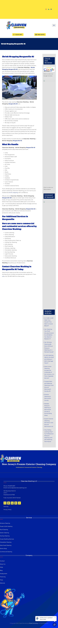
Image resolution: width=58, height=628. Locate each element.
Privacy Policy (7, 509)
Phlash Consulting (33, 623)
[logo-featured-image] (16, 19)
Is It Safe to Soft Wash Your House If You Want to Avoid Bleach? (48, 321)
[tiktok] (19, 503)
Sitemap (6, 506)
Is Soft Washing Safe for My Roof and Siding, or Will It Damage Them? (49, 359)
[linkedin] (48, 9)
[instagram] (46, 9)
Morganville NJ (13, 104)
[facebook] (51, 9)
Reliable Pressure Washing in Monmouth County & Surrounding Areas (48, 409)
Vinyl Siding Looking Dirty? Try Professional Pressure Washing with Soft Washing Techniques (48, 435)
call (3, 276)
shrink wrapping (13, 192)
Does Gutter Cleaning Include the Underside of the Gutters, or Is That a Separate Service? (49, 372)
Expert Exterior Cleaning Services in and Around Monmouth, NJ (48, 422)
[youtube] (8, 503)
